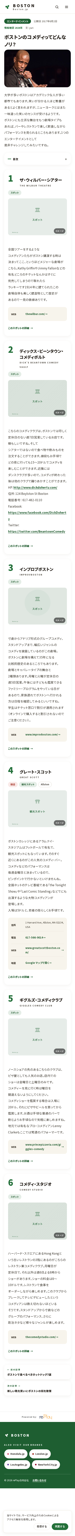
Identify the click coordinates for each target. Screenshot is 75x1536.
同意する (60, 1526)
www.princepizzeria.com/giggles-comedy (43, 1147)
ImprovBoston (31, 574)
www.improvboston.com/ (41, 734)
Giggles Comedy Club (36, 1005)
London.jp (41, 1454)
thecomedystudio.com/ (40, 1337)
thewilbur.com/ (35, 314)
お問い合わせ (39, 1480)
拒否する (42, 1526)
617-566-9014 (34, 937)
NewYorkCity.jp (47, 1464)
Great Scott (29, 777)
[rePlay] (45, 1416)
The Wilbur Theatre (35, 185)
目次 (15, 159)
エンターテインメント (17, 21)
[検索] (57, 7)
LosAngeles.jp (18, 1464)
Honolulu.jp (17, 1454)
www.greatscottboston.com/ (42, 950)
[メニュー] (66, 7)
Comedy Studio (31, 1189)
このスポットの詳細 (18, 328)
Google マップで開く (37, 963)
